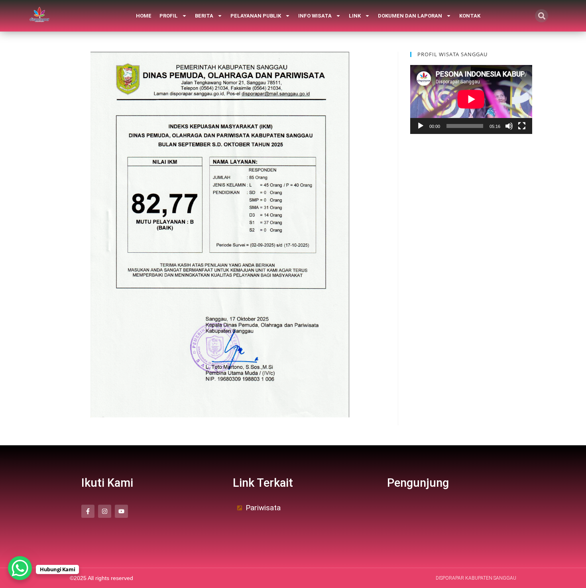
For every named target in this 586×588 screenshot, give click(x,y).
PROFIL (168, 16)
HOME (143, 16)
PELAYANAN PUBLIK (255, 16)
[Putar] (421, 126)
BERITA (204, 16)
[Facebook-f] (87, 511)
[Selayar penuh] (522, 126)
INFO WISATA (315, 16)
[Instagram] (104, 511)
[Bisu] (509, 126)
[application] (471, 99)
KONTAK (469, 16)
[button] (541, 15)
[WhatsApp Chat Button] (20, 568)
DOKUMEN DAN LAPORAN (410, 16)
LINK (355, 16)
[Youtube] (121, 511)
